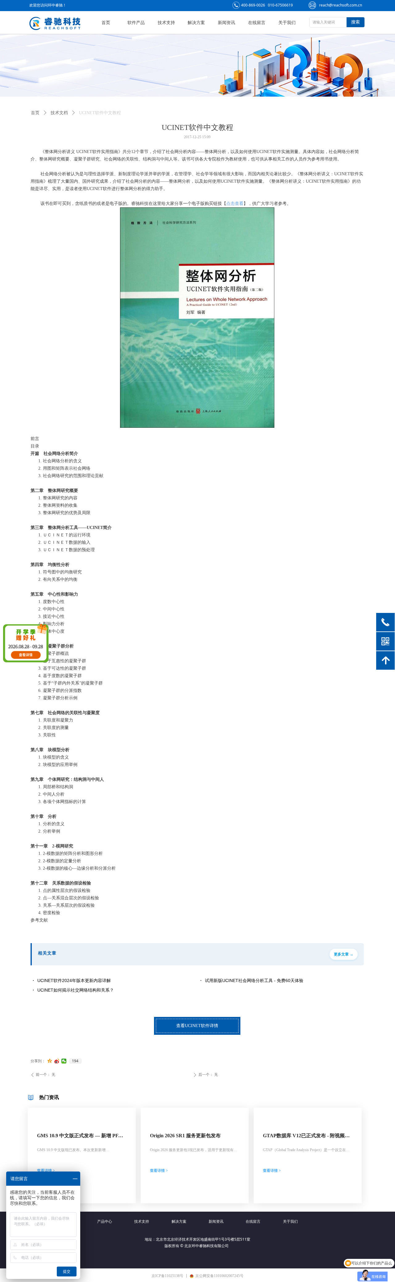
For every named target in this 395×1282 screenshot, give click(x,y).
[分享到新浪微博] (57, 1061)
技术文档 (59, 112)
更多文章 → (343, 954)
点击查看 (234, 203)
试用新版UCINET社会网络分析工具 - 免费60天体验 (254, 980)
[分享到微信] (64, 1061)
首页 (35, 112)
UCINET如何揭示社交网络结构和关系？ (75, 990)
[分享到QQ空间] (49, 1061)
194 (75, 1061)
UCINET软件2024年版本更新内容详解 (74, 980)
